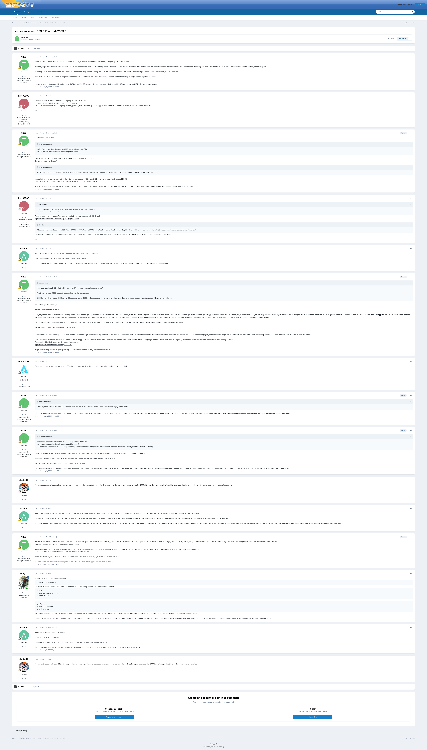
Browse (17, 12)
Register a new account (114, 717)
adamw (23, 248)
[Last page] (28, 48)
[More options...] (410, 57)
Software (38, 40)
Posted (43, 57)
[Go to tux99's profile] (17, 38)
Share (391, 39)
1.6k (24, 499)
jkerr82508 (23, 96)
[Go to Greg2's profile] (24, 581)
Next (23, 48)
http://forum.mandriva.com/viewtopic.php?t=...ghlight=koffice (57, 219)
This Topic (403, 12)
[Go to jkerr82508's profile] (24, 104)
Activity (26, 12)
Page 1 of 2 (37, 48)
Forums (15, 17)
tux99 (25, 37)
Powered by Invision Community (213, 747)
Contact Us (213, 744)
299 (24, 115)
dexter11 (23, 480)
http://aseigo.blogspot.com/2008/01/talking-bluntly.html (55, 327)
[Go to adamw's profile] (24, 256)
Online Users (42, 17)
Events (24, 17)
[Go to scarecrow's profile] (24, 369)
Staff (32, 17)
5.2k (24, 384)
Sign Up (420, 4)
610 (24, 76)
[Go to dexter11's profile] (24, 488)
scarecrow (23, 361)
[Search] (412, 12)
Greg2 (23, 573)
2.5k (24, 593)
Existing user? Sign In (404, 4)
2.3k (24, 268)
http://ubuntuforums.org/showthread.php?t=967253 (53, 345)
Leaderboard (55, 17)
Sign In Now (313, 717)
